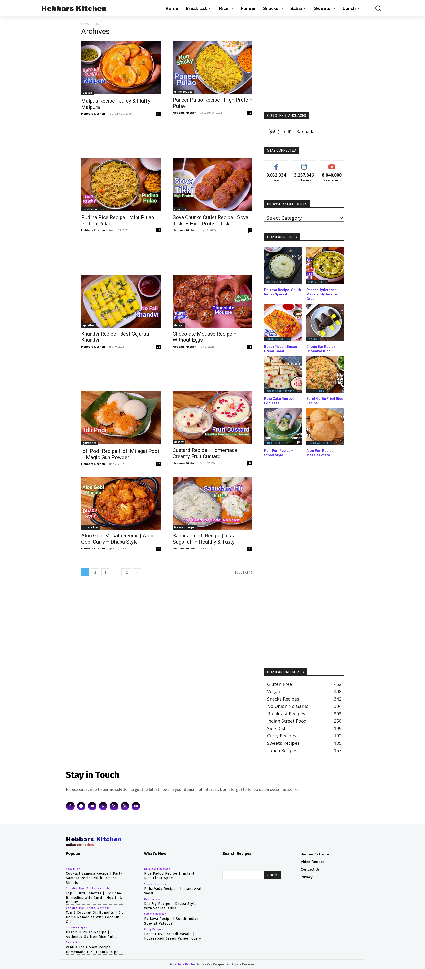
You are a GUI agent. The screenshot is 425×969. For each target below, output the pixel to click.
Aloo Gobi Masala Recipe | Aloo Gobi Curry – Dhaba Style (117, 539)
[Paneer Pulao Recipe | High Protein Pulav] (212, 67)
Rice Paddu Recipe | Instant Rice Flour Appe (169, 875)
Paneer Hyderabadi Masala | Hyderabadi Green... (322, 294)
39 (158, 230)
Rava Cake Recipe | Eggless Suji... (279, 401)
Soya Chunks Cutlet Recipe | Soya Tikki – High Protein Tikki (210, 220)
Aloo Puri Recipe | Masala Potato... (320, 453)
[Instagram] (81, 806)
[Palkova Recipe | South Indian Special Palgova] (283, 265)
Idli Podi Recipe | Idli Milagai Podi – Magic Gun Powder (120, 454)
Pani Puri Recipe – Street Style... (278, 453)
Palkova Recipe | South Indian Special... (282, 292)
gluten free (89, 443)
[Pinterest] (103, 806)
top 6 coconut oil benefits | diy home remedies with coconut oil (95, 917)
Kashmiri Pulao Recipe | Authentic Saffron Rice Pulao (92, 934)
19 (249, 112)
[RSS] (114, 806)
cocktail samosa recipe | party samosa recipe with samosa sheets (94, 878)
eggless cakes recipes (280, 391)
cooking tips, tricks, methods (88, 888)
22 (158, 346)
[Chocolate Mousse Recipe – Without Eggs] (212, 301)
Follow (304, 164)
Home (85, 24)
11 (158, 113)
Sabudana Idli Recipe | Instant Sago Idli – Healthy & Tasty (206, 539)
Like (276, 164)
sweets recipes (275, 282)
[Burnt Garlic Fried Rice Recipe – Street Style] (325, 374)
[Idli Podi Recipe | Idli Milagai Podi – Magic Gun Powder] (121, 418)
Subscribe (332, 164)
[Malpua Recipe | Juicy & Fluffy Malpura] (121, 68)
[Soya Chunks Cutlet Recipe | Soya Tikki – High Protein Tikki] (212, 184)
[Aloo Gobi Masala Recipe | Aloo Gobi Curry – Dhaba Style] (121, 503)
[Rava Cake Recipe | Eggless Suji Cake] (283, 374)
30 (158, 548)
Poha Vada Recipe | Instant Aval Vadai (173, 890)
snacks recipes (155, 884)
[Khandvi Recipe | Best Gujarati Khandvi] (121, 301)
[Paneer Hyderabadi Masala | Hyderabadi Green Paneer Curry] (325, 265)
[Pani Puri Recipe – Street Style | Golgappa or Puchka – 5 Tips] (283, 426)
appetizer (180, 209)
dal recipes (152, 899)
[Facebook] (70, 806)
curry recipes (91, 527)
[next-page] (137, 572)
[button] (374, 8)
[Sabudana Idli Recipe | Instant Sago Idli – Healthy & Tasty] (212, 503)
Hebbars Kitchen (93, 113)
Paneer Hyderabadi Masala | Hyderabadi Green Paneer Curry (172, 936)
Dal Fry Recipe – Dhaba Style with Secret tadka (170, 906)
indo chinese (316, 391)
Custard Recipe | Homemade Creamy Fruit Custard (205, 453)
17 (158, 464)
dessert (87, 92)
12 (126, 572)
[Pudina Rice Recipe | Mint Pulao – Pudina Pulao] (121, 184)
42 (249, 463)
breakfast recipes (93, 209)
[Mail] (92, 806)
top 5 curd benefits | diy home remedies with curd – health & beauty (94, 897)
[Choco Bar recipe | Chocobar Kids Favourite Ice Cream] (325, 322)
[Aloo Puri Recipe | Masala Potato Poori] (325, 426)
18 (249, 346)
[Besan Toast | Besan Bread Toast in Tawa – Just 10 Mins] (283, 322)
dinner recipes (183, 91)
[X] (125, 806)
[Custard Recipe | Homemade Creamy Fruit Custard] (212, 417)
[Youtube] (136, 806)
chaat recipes (275, 443)
